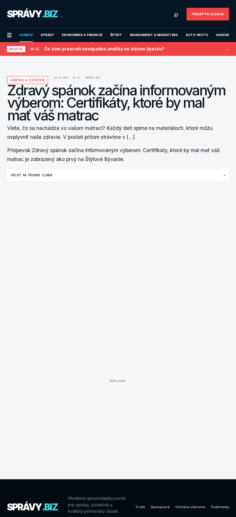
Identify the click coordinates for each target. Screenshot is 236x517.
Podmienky (220, 507)
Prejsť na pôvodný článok (118, 175)
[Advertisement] (118, 425)
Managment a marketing (154, 35)
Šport (116, 35)
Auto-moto (197, 35)
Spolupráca (160, 507)
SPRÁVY (47, 35)
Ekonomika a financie (82, 35)
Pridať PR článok (208, 14)
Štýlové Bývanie (104, 159)
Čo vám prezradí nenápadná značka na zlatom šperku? (104, 49)
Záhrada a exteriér (27, 80)
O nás (140, 507)
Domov (26, 35)
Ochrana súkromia (190, 507)
